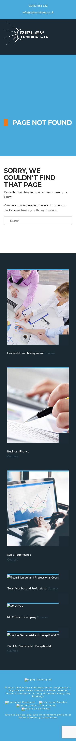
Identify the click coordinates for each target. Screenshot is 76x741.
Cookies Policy (55, 693)
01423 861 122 (38, 5)
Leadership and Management (31, 353)
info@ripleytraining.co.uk (38, 12)
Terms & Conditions (18, 693)
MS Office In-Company (27, 617)
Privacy (37, 693)
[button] (38, 49)
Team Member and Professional (33, 588)
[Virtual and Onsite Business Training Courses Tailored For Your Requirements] (26, 33)
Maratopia (51, 717)
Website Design (15, 714)
